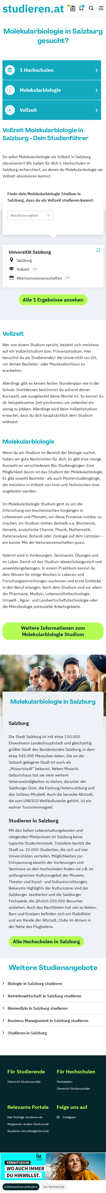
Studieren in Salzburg (27, 1032)
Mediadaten (64, 1081)
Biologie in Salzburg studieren (35, 983)
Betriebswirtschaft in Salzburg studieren (44, 995)
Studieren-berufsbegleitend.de (28, 1131)
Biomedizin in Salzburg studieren (38, 1008)
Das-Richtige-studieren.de (25, 1117)
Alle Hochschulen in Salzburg (46, 941)
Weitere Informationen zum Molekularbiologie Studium (53, 631)
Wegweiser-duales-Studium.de (28, 1124)
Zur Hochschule (53, 1187)
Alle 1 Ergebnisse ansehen (53, 299)
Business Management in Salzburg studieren (48, 1020)
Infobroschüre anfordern (20, 1187)
